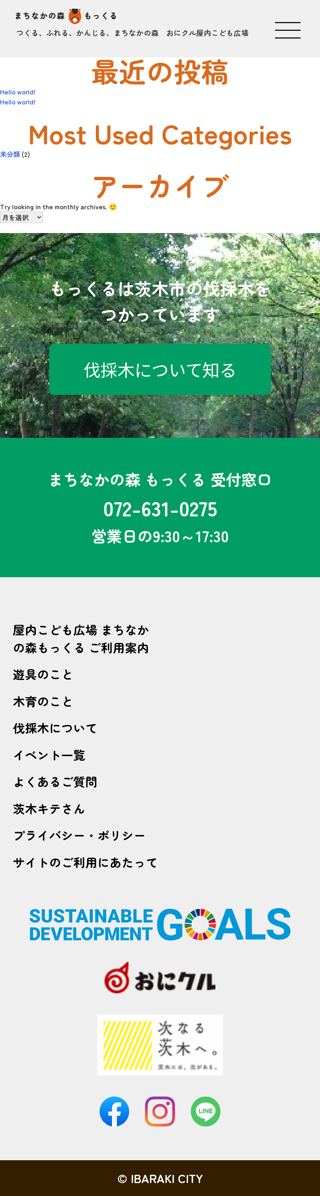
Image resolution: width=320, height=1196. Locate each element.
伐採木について (55, 727)
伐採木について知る (160, 369)
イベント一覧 (49, 754)
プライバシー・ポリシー (79, 835)
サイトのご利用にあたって (85, 862)
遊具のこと (43, 673)
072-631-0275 (160, 507)
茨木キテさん (49, 808)
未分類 (10, 154)
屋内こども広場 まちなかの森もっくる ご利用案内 (81, 638)
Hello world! (17, 92)
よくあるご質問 (55, 781)
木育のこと (43, 701)
